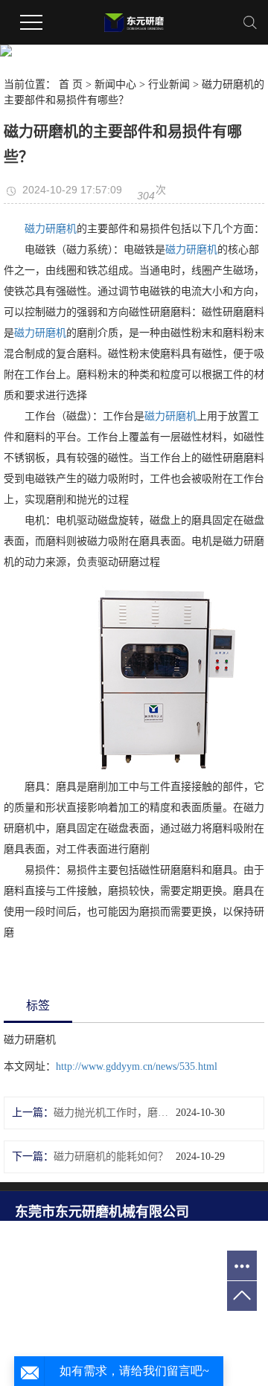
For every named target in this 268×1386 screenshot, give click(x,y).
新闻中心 (115, 84)
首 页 (71, 84)
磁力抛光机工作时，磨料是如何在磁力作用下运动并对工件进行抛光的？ (115, 1112)
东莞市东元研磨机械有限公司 (102, 1211)
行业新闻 (169, 84)
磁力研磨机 (51, 228)
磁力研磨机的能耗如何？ (111, 1156)
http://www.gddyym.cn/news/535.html (136, 1066)
